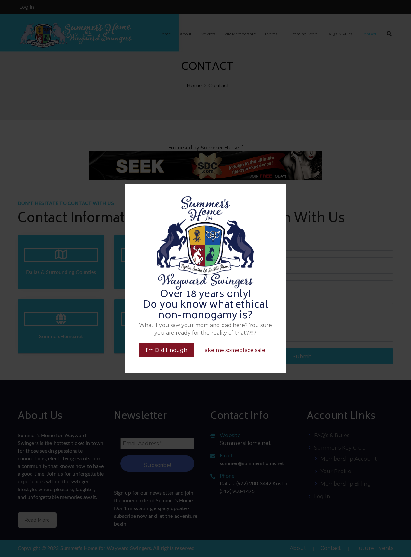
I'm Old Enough (166, 350)
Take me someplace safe (233, 350)
